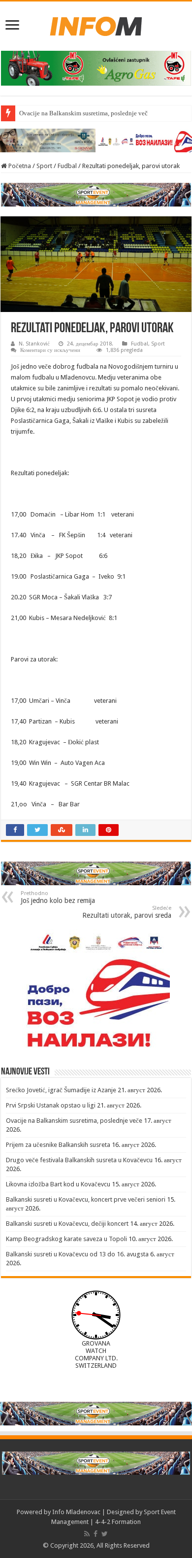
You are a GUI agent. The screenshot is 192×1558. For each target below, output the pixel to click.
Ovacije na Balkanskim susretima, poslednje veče (85, 113)
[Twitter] (104, 1534)
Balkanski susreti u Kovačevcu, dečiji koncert (67, 1223)
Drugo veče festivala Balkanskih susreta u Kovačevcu (79, 1160)
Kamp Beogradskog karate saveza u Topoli (66, 1239)
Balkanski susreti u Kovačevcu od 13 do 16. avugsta (77, 1254)
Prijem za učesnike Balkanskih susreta (58, 1144)
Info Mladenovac (76, 1512)
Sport (44, 166)
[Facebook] (95, 1534)
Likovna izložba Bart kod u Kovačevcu (58, 1184)
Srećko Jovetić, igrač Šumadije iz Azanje (61, 1090)
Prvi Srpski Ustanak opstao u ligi (51, 1105)
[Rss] (87, 1534)
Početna (19, 166)
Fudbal (67, 166)
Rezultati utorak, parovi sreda (126, 912)
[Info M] (96, 24)
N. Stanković (34, 344)
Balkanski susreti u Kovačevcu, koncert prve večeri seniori (85, 1199)
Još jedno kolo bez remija (58, 897)
